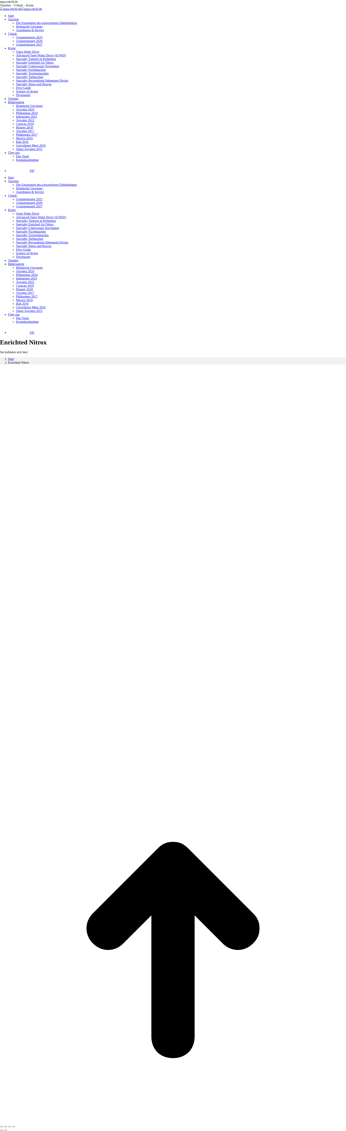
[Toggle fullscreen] (9, 1126)
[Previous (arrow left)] (1, 1130)
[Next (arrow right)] (5, 1130)
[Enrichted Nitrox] (153, 775)
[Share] (5, 1126)
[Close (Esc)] (1, 1126)
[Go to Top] (173, 1122)
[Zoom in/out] (13, 1126)
